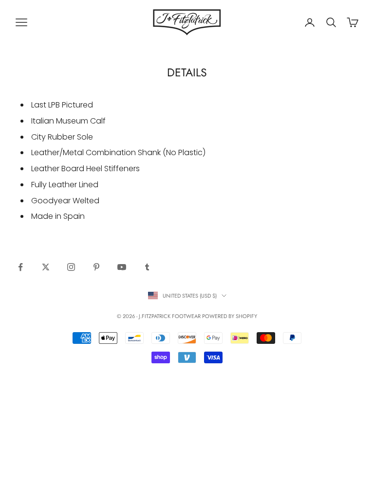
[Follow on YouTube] (122, 267)
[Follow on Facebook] (20, 267)
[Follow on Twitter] (46, 267)
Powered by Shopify (229, 316)
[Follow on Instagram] (71, 267)
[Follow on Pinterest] (96, 267)
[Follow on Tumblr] (147, 267)
